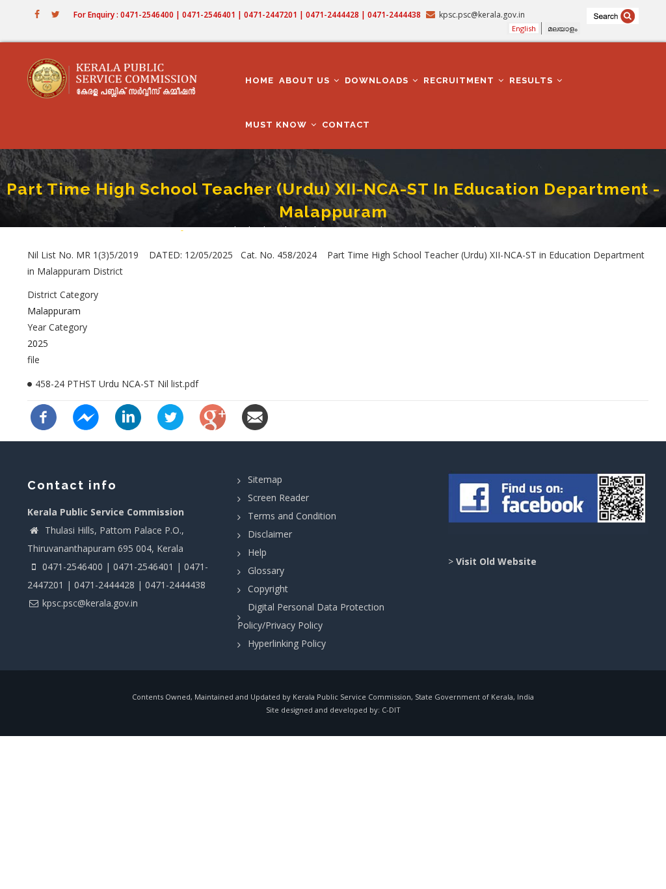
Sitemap (265, 479)
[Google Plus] (212, 416)
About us (305, 80)
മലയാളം (563, 28)
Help (257, 552)
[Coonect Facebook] (548, 502)
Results (532, 80)
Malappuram (54, 311)
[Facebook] (43, 416)
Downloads (378, 80)
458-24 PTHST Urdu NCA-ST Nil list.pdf (116, 383)
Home (259, 80)
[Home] (117, 78)
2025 (37, 343)
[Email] (255, 416)
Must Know (277, 125)
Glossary (266, 570)
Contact (346, 125)
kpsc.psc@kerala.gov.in (90, 603)
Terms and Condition (292, 516)
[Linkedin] (128, 416)
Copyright (268, 588)
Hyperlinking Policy (287, 643)
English (524, 28)
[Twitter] (170, 416)
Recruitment (460, 80)
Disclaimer (270, 534)
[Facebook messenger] (86, 416)
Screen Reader (278, 497)
